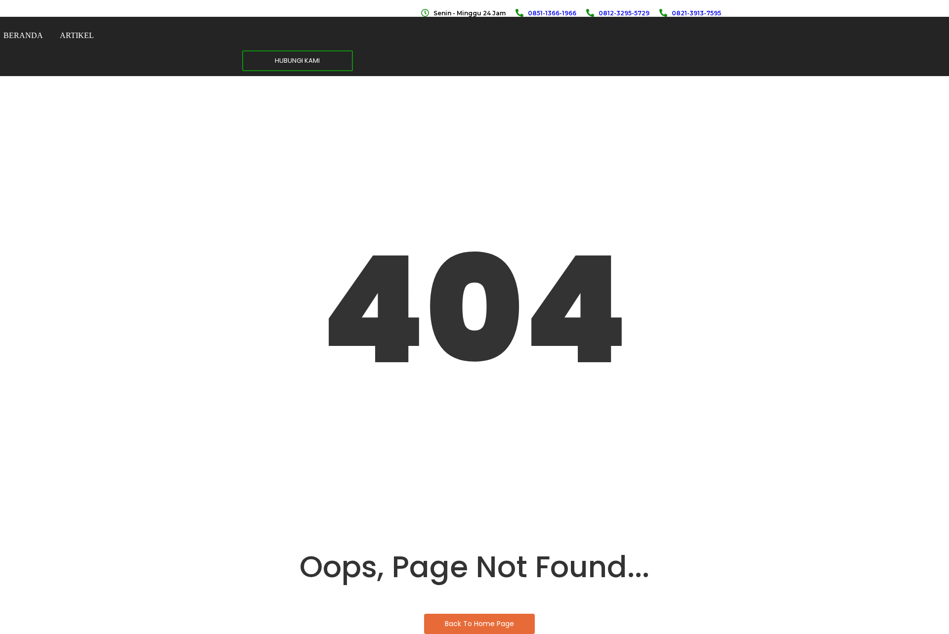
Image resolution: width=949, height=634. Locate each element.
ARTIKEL (77, 35)
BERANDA (23, 35)
